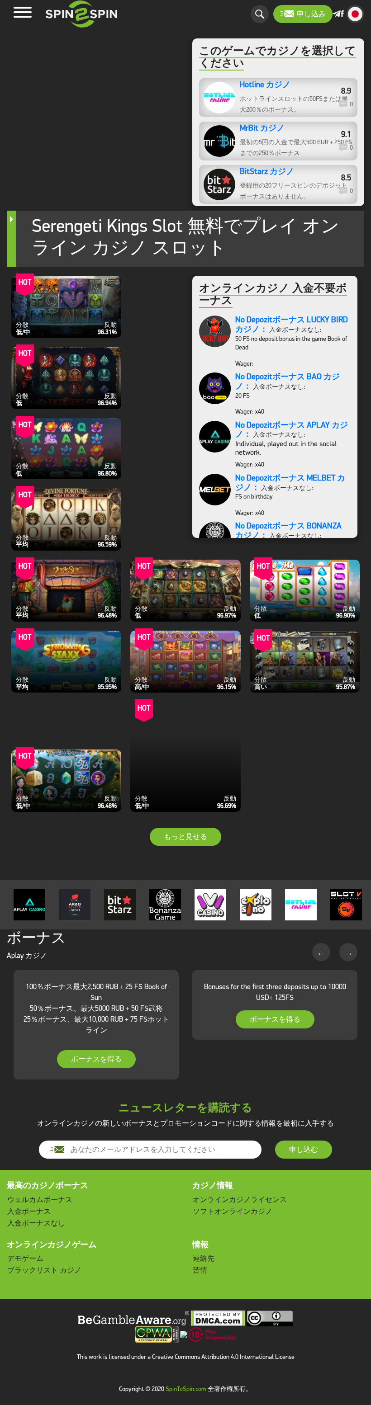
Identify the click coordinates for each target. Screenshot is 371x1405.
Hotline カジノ (265, 85)
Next (348, 952)
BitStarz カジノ (267, 171)
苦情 (200, 1270)
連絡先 (203, 1258)
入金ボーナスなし (36, 1223)
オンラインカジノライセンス (240, 1199)
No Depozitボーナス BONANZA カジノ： (288, 530)
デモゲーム (25, 1258)
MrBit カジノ (262, 128)
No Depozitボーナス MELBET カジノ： (290, 482)
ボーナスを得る (96, 1059)
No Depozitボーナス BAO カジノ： (287, 381)
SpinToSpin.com (186, 1389)
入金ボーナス (29, 1211)
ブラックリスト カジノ (44, 1270)
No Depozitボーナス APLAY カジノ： (291, 429)
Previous (321, 952)
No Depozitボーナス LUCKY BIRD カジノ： (291, 324)
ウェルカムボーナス (39, 1199)
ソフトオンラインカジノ (232, 1211)
